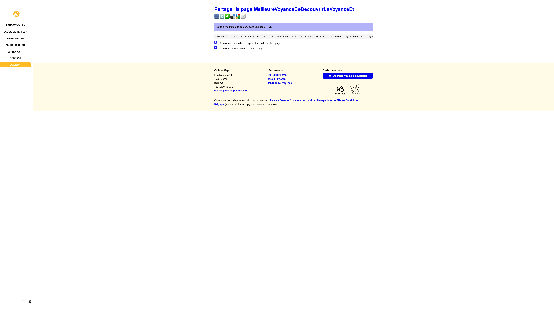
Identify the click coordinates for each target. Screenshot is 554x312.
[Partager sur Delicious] (232, 16)
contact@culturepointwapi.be (231, 90)
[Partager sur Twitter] (222, 16)
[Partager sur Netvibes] (227, 16)
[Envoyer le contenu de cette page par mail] (243, 16)
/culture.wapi (278, 79)
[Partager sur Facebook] (216, 16)
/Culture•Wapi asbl (282, 83)
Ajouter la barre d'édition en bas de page (241, 48)
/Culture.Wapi (279, 75)
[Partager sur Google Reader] (238, 16)
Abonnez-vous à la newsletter (350, 75)
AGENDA (15, 64)
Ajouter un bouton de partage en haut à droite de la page (249, 43)
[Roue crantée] (30, 301)
